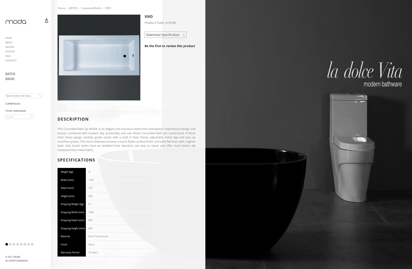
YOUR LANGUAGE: (16, 110)
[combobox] (24, 95)
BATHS (10, 74)
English (10, 116)
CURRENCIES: (13, 103)
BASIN (9, 79)
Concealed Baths (91, 8)
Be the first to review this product (170, 46)
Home (61, 8)
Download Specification (163, 35)
